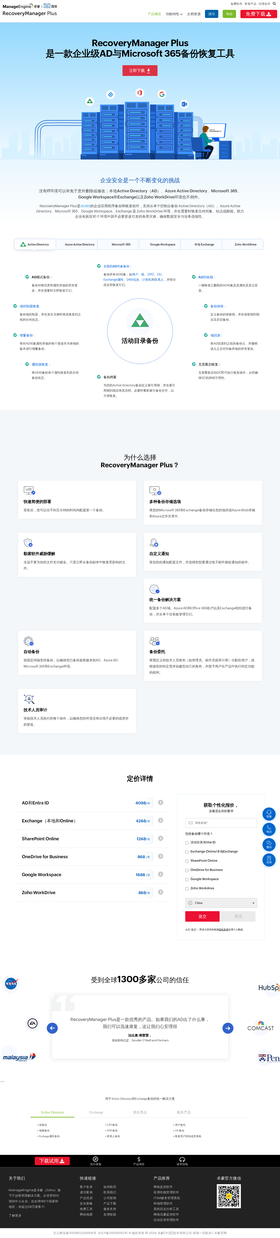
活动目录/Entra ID (203, 842)
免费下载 (255, 14)
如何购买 (109, 1187)
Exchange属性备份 (49, 1136)
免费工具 (86, 1209)
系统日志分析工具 (166, 1209)
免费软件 (236, 4)
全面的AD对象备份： (117, 266)
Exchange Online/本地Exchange (214, 851)
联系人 (159, 279)
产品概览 (154, 14)
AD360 (85, 206)
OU (159, 274)
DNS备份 (112, 1130)
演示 (211, 14)
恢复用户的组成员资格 (188, 1136)
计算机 (146, 279)
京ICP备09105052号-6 (114, 1233)
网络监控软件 (163, 1187)
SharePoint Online (204, 860)
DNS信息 (133, 279)
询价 (229, 14)
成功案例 (86, 1192)
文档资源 (194, 14)
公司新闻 (109, 1198)
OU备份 (179, 1130)
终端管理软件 (163, 1203)
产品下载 (109, 1203)
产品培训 (86, 1198)
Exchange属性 (113, 279)
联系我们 (109, 1192)
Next (228, 1028)
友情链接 (109, 1214)
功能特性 (173, 14)
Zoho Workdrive (202, 888)
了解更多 (15, 1215)
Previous (52, 1027)
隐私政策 (223, 929)
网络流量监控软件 (166, 1214)
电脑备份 (44, 1130)
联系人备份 (113, 1136)
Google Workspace (205, 879)
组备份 (43, 1124)
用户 (135, 274)
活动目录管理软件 (166, 1220)
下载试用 (49, 1161)
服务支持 (109, 1209)
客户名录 (86, 1187)
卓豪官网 (220, 1233)
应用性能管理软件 (166, 1192)
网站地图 (86, 1214)
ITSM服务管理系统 (167, 1198)
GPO (150, 274)
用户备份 (180, 1124)
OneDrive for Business (207, 870)
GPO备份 (112, 1124)
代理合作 (264, 4)
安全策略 (86, 1203)
